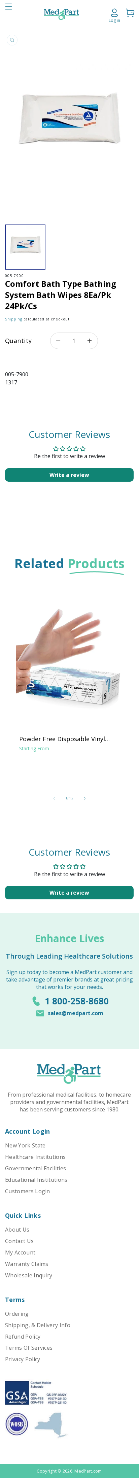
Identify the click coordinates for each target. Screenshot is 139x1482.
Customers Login (27, 1191)
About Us (17, 1229)
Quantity (18, 341)
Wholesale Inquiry (28, 1275)
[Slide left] (54, 798)
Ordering (17, 1313)
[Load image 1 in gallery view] (25, 247)
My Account (20, 1252)
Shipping (13, 319)
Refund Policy (22, 1336)
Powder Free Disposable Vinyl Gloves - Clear (62, 739)
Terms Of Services (29, 1347)
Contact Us (19, 1241)
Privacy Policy (22, 1359)
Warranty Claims (26, 1264)
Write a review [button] (69, 475)
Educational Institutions (36, 1179)
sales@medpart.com (75, 1013)
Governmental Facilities (35, 1168)
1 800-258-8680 (77, 1001)
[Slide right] (84, 798)
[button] (8, 14)
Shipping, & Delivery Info (37, 1325)
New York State (25, 1145)
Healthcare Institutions (35, 1157)
